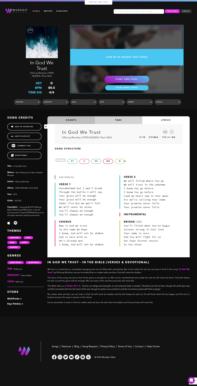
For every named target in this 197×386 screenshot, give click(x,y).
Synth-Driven (34, 262)
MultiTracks (13, 299)
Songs (55, 346)
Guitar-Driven (15, 262)
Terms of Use (125, 346)
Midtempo (18, 269)
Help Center (153, 346)
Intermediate (26, 275)
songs (36, 11)
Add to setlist (22, 136)
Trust (28, 238)
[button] (191, 380)
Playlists (62, 11)
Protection (14, 238)
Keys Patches (14, 304)
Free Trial (172, 11)
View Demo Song (127, 88)
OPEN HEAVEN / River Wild (26, 188)
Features (66, 346)
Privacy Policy (108, 346)
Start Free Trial (127, 79)
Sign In (186, 11)
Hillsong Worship (38, 73)
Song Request (89, 346)
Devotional (21, 155)
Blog (76, 346)
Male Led (19, 282)
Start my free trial (98, 2)
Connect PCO (24, 146)
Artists (48, 11)
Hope (12, 242)
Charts (71, 120)
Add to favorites (24, 126)
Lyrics (166, 120)
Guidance (14, 247)
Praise (24, 242)
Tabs (118, 120)
